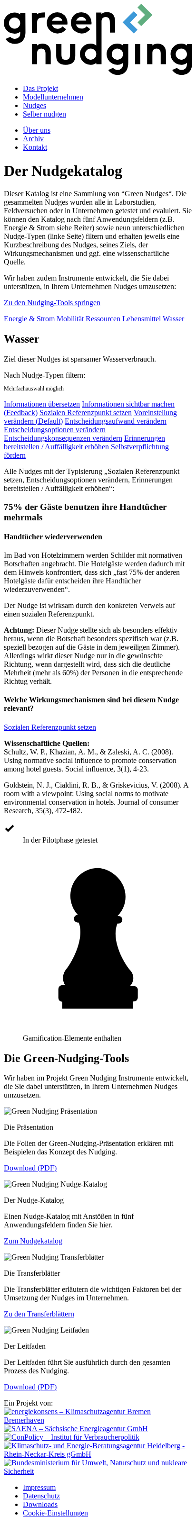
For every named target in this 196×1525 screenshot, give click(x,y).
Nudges (34, 105)
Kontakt (35, 147)
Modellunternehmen (53, 97)
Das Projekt (40, 88)
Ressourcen (103, 319)
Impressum (39, 1487)
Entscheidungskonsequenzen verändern (63, 438)
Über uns (36, 130)
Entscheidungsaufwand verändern (116, 421)
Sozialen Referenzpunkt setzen (85, 412)
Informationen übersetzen (42, 404)
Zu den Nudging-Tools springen (52, 303)
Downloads (40, 1504)
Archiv (33, 139)
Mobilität (70, 319)
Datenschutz (41, 1496)
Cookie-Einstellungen (55, 1513)
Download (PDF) (30, 1168)
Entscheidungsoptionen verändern (55, 430)
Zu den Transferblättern (39, 1314)
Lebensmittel (141, 319)
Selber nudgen (44, 114)
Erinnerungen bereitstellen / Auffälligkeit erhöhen (84, 442)
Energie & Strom (29, 319)
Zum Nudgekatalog (33, 1241)
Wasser (173, 319)
